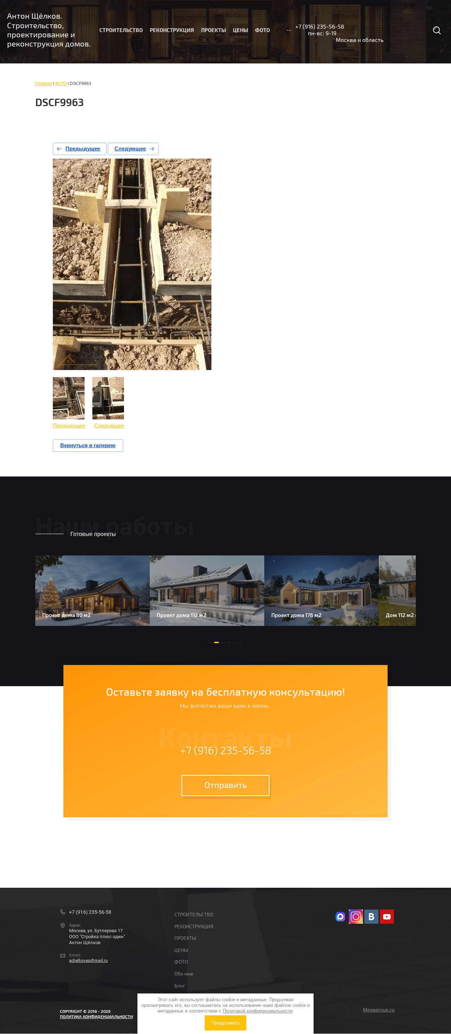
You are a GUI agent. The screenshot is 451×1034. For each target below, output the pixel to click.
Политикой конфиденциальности (257, 1011)
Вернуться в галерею (88, 445)
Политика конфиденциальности (96, 1017)
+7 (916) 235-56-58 (319, 27)
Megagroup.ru (379, 1010)
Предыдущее (83, 149)
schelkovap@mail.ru (88, 960)
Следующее (130, 149)
